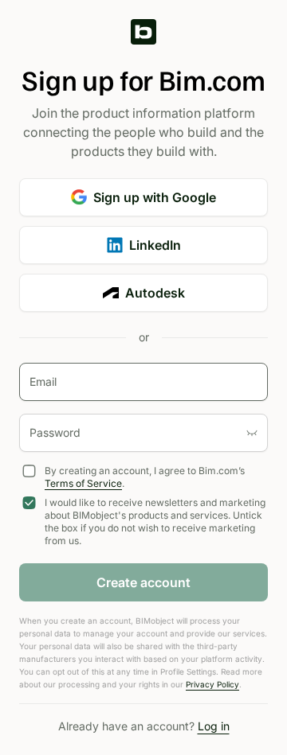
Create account (143, 582)
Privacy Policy (212, 684)
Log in (214, 726)
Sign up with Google (154, 197)
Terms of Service (83, 483)
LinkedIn (155, 245)
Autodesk (155, 293)
